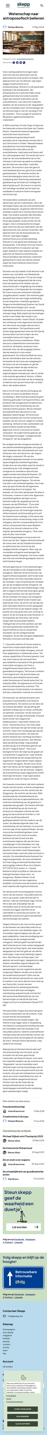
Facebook (19, 1239)
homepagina (9, 1329)
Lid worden (19, 1227)
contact (6, 1344)
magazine (7, 1335)
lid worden (8, 1366)
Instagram (30, 1239)
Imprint (8, 1399)
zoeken (41, 5)
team (5, 1350)
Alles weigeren (22, 1416)
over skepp (8, 1332)
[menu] (8, 5)
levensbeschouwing (25, 59)
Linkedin (19, 1242)
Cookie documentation (14, 1402)
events (6, 1347)
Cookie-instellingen (22, 1409)
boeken (6, 1338)
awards (6, 1341)
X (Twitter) (8, 1242)
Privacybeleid (11, 1396)
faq (4, 1353)
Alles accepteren (22, 1424)
